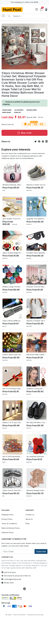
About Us (29, 519)
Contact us (30, 515)
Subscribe (41, 551)
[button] (4, 16)
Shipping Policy (7, 515)
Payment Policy (7, 532)
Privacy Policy (7, 519)
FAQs (28, 523)
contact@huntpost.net (12, 579)
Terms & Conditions (9, 523)
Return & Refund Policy (11, 528)
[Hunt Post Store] (12, 9)
